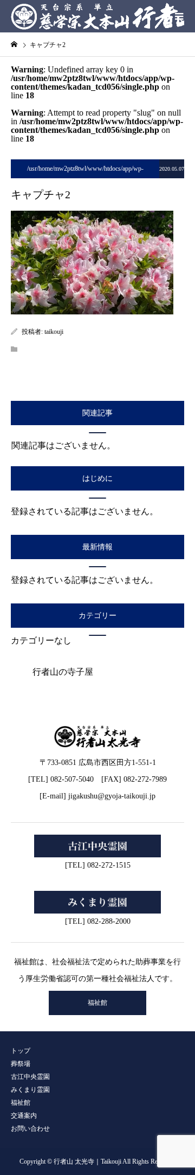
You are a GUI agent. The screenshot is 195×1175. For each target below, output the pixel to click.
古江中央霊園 (30, 1076)
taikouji (53, 331)
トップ (20, 1051)
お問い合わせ (30, 1128)
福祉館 (97, 1002)
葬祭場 (20, 1063)
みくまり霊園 (30, 1089)
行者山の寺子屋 (62, 671)
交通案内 (24, 1115)
